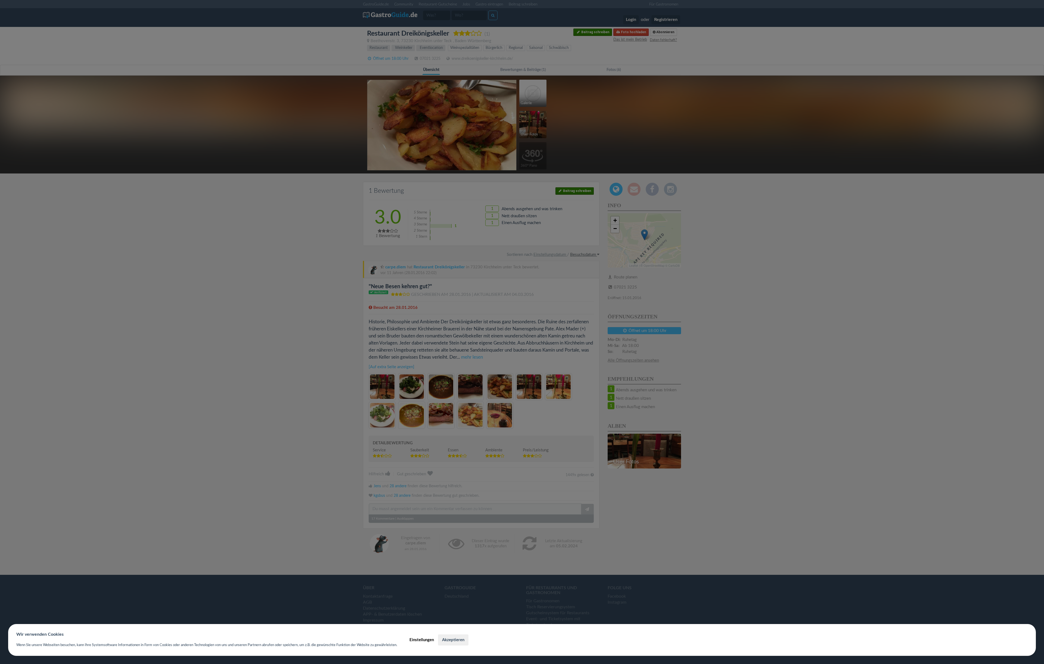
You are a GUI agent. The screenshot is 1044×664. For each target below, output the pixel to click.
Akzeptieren (453, 640)
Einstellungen (421, 640)
